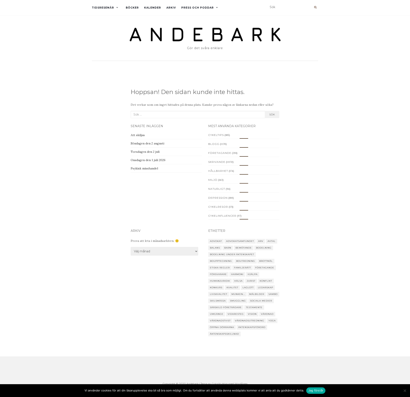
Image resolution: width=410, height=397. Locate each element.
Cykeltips (216, 135)
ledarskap (265, 287)
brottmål (266, 261)
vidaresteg (236, 314)
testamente (254, 307)
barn (227, 247)
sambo (273, 294)
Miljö (212, 179)
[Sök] (315, 7)
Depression (218, 197)
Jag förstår (316, 390)
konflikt (266, 280)
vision (252, 314)
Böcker (132, 7)
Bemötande (244, 247)
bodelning (263, 247)
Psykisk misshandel (144, 168)
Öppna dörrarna (222, 327)
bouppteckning (221, 261)
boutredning (245, 261)
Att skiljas (138, 135)
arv (260, 241)
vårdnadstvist (220, 320)
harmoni (237, 274)
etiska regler (220, 267)
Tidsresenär (103, 7)
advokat (216, 241)
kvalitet (232, 287)
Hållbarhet (218, 170)
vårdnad (267, 314)
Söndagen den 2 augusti (147, 143)
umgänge (216, 314)
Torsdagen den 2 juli (145, 152)
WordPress (240, 383)
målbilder (256, 294)
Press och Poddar (197, 7)
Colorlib (216, 383)
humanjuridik (220, 280)
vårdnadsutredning (249, 320)
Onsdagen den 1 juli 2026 (148, 160)
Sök (272, 114)
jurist (251, 280)
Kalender (152, 7)
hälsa (238, 280)
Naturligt (216, 188)
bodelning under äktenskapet (232, 254)
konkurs (216, 287)
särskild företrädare (226, 307)
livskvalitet (218, 294)
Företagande (219, 152)
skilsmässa (218, 300)
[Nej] (405, 390)
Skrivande (216, 161)
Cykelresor (218, 206)
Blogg (213, 144)
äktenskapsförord (251, 327)
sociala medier (261, 300)
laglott (248, 287)
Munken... (238, 294)
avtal (271, 241)
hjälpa (253, 274)
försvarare (218, 274)
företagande (264, 267)
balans (215, 247)
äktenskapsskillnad (224, 333)
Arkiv (171, 7)
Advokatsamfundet (240, 241)
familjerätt (242, 267)
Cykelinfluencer (222, 215)
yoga (272, 320)
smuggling (238, 300)
